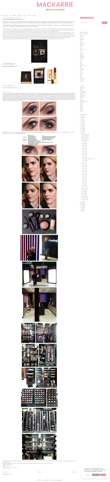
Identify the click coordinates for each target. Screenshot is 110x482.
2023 (82, 120)
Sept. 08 (84, 176)
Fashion (81, 90)
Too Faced (82, 80)
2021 (82, 123)
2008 (82, 210)
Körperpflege (82, 100)
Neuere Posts (5, 472)
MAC (81, 62)
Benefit (81, 37)
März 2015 (84, 196)
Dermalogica (82, 45)
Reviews (81, 106)
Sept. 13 (84, 168)
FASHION (19, 15)
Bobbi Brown (82, 39)
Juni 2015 (84, 191)
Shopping (81, 108)
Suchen (104, 22)
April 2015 (84, 194)
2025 (82, 117)
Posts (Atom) (9, 474)
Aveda (81, 35)
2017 (82, 129)
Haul (81, 99)
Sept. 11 (84, 171)
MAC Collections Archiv (84, 101)
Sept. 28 (84, 143)
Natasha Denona (83, 65)
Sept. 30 (84, 140)
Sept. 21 (84, 154)
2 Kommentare (14, 467)
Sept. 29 (84, 142)
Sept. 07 (84, 177)
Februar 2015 (84, 198)
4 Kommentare (14, 87)
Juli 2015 (83, 190)
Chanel (81, 41)
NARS (81, 63)
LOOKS (29, 15)
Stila (81, 74)
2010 (82, 207)
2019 (82, 126)
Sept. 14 (84, 166)
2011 (82, 206)
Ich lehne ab (95, 474)
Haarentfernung (82, 95)
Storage (81, 109)
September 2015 (85, 139)
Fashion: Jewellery (83, 91)
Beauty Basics (82, 87)
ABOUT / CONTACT (4, 15)
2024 (82, 119)
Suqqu (81, 75)
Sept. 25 (84, 148)
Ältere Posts (74, 472)
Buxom (81, 40)
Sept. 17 (84, 162)
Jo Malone (81, 58)
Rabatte (81, 105)
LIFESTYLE (25, 15)
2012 (82, 204)
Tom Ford (81, 79)
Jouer (81, 60)
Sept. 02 (84, 185)
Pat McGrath (82, 69)
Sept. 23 (84, 151)
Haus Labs (82, 53)
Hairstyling (82, 97)
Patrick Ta (81, 70)
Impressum (46, 480)
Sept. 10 (84, 172)
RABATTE (14, 15)
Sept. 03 (84, 183)
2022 (82, 122)
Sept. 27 (84, 145)
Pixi (80, 71)
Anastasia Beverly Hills (84, 34)
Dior (80, 47)
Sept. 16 (84, 163)
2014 (82, 201)
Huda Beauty (82, 56)
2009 (82, 209)
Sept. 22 (84, 152)
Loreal (81, 61)
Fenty (81, 50)
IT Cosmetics (82, 57)
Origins (81, 67)
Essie (81, 48)
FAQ (10, 15)
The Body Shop (82, 78)
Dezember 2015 (85, 134)
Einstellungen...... (88, 474)
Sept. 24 (84, 149)
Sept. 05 (84, 180)
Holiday (61, 22)
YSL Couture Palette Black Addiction (12, 17)
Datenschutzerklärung (56, 480)
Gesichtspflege (82, 92)
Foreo (81, 52)
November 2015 (85, 135)
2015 (82, 133)
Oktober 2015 (84, 137)
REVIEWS (34, 15)
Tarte (81, 76)
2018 (82, 128)
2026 (82, 116)
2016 (82, 131)
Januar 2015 (84, 199)
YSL (80, 82)
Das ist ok (103, 474)
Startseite (39, 472)
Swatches (81, 110)
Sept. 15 (84, 165)
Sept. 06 (84, 179)
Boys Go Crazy (6, 92)
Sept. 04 (84, 182)
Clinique (81, 44)
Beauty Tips (82, 88)
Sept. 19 (84, 157)
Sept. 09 (84, 174)
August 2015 (84, 188)
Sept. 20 (84, 155)
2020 (82, 125)
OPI (80, 66)
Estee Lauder (82, 49)
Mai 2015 (83, 193)
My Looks (7, 468)
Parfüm (81, 104)
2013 (82, 203)
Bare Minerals (82, 36)
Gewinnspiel (82, 93)
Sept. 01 (84, 186)
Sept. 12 (84, 169)
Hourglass (81, 54)
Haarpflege (82, 96)
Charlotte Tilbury (82, 43)
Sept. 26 (84, 146)
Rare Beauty (82, 73)
